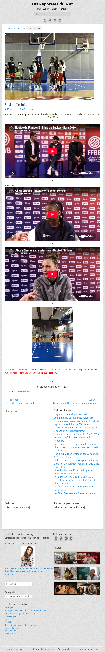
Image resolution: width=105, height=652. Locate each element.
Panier (8, 619)
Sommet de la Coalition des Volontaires (74, 417)
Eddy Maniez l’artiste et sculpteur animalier (76, 460)
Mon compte (10, 616)
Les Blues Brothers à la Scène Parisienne (74, 493)
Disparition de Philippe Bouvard (70, 414)
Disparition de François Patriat (69, 430)
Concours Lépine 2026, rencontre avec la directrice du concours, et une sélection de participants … (76, 447)
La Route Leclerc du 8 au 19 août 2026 (73, 476)
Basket (31, 391)
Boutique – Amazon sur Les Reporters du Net (25, 610)
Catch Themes (93, 649)
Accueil (11, 28)
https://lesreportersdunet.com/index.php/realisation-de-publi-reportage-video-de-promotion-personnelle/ (29, 571)
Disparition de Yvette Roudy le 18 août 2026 (76, 434)
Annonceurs (10, 633)
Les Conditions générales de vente (20, 613)
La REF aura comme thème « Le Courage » (75, 427)
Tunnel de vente (12, 628)
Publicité (9, 622)
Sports (21, 28)
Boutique (9, 607)
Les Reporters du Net (52, 4)
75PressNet (29, 109)
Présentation (10, 630)
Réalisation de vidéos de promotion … (22, 625)
